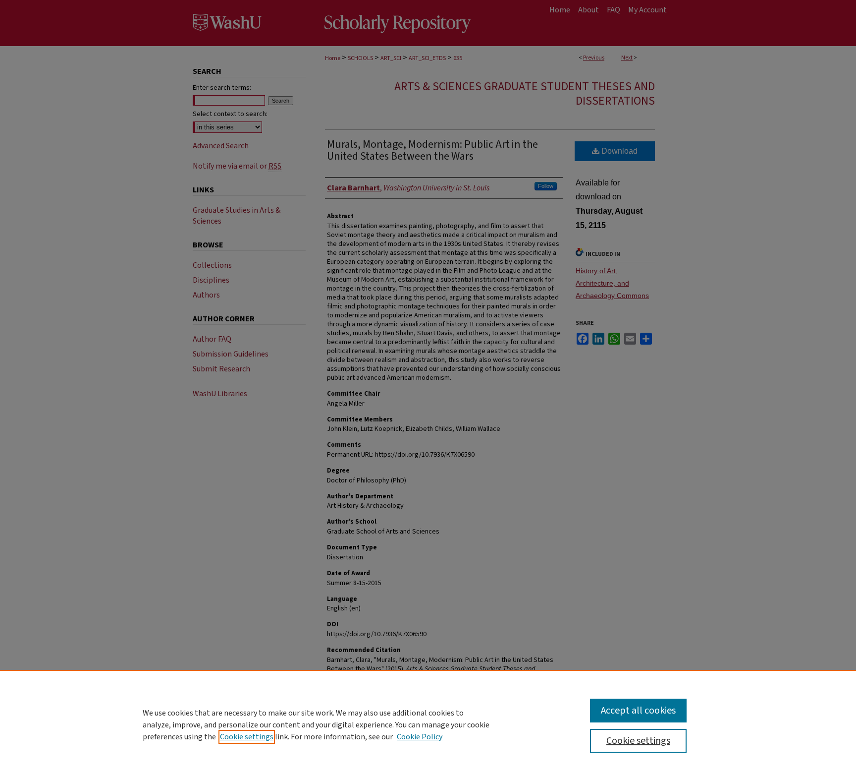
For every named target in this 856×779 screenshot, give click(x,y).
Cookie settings (246, 736)
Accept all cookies (638, 711)
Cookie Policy (419, 736)
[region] (428, 724)
